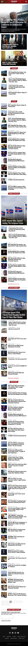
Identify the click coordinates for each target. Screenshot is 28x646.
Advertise (9, 636)
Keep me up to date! (6, 620)
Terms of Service (13, 638)
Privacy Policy (21, 638)
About (4, 636)
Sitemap (14, 636)
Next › (3, 604)
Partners (7, 638)
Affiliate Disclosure (21, 636)
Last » (8, 604)
